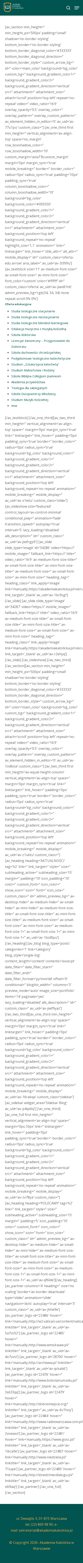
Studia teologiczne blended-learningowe (39, 323)
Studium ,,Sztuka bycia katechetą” (35, 364)
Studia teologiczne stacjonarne (33, 311)
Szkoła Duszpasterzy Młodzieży (33, 394)
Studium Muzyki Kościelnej (29, 400)
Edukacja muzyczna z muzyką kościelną (38, 329)
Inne (14, 405)
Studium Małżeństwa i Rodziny (32, 370)
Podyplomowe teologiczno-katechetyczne (41, 358)
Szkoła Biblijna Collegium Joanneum (36, 376)
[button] (76, 8)
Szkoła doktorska (23, 335)
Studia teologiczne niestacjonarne (35, 317)
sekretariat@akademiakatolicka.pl (46, 1530)
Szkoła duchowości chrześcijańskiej (36, 352)
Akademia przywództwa (28, 382)
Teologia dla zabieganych (29, 388)
